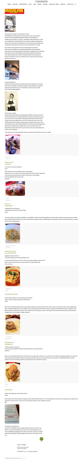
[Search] (75, 4)
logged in (26, 451)
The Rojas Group (22, 458)
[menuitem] (9, 4)
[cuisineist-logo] (41, 1)
